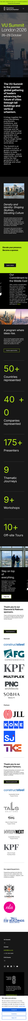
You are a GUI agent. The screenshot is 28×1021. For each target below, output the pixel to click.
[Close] (26, 997)
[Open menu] (23, 8)
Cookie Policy (22, 1006)
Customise (14, 1013)
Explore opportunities (11, 350)
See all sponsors (10, 631)
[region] (14, 1008)
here (18, 304)
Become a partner (10, 781)
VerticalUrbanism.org (11, 994)
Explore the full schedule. (14, 3)
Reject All (14, 1017)
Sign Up (6, 596)
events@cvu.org (8, 950)
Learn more (10, 265)
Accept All (14, 1009)
